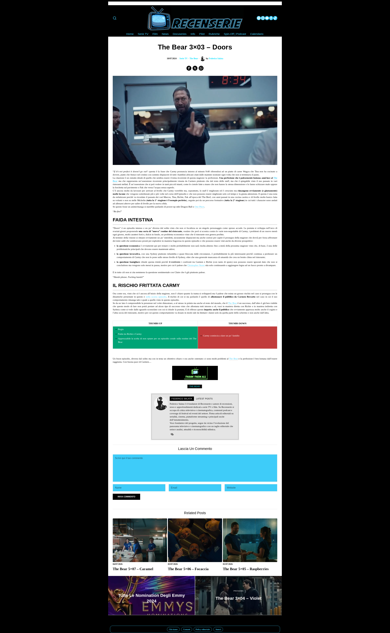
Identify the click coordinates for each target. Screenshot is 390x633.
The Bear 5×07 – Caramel (133, 569)
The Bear (194, 58)
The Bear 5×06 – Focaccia (188, 569)
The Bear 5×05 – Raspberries (246, 569)
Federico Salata (216, 58)
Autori (218, 629)
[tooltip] (259, 18)
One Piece (199, 207)
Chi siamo (173, 629)
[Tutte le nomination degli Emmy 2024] (151, 595)
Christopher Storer (196, 265)
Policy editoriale (203, 629)
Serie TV (183, 58)
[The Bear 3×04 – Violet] (238, 595)
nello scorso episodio (156, 297)
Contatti (186, 629)
